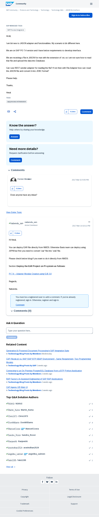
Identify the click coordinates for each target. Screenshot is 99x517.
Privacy (25, 490)
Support (74, 504)
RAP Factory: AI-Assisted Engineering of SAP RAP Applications (34, 379)
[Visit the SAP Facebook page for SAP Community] (43, 482)
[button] (66, 111)
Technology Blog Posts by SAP (22, 366)
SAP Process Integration (15, 30)
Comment (86, 112)
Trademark (24, 504)
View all (9, 467)
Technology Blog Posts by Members (24, 354)
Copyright (25, 497)
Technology (45, 10)
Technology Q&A (57, 10)
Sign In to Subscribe (81, 15)
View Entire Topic (14, 212)
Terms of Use (74, 490)
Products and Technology (29, 10)
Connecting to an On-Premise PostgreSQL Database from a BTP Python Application (44, 371)
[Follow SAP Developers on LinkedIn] (56, 482)
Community (21, 4)
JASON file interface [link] (72, 10)
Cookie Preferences (24, 511)
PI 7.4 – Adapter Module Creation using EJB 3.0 (30, 274)
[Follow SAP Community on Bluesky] (47, 482)
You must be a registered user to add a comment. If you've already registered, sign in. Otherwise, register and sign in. (46, 298)
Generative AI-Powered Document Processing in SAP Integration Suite (37, 351)
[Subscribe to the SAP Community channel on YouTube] (52, 482)
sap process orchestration (16, 102)
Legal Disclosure (74, 497)
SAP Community (12, 10)
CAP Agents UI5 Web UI (17, 387)
